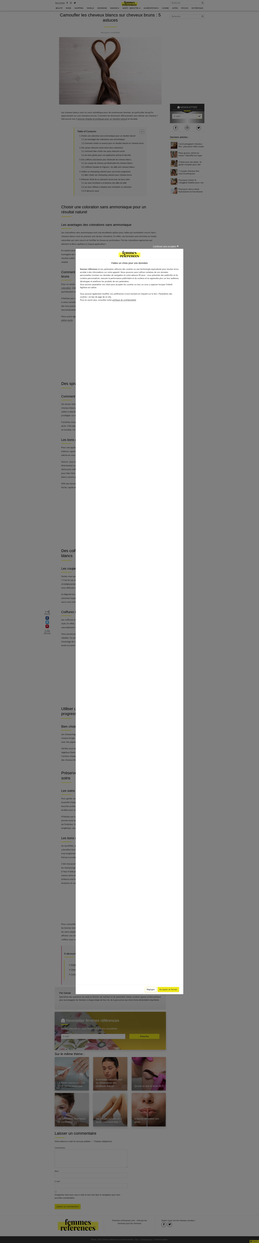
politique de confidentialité (124, 300)
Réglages (151, 989)
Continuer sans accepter (165, 246)
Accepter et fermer (168, 989)
